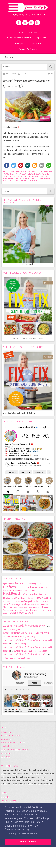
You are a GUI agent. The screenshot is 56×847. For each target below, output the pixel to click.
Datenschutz (7, 732)
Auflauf (10, 583)
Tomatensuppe (21, 643)
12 (52, 74)
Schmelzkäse (33, 607)
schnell (44, 607)
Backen (19, 583)
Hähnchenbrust (43, 594)
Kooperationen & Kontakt (19, 37)
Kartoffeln (9, 598)
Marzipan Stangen (11, 629)
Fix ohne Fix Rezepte (28, 49)
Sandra (23, 74)
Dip (37, 584)
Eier (41, 584)
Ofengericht (28, 601)
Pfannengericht (17, 604)
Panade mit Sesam (34, 174)
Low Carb (36, 43)
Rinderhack (43, 604)
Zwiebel (14, 612)
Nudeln (18, 601)
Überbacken (26, 612)
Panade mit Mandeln (18, 174)
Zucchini (6, 613)
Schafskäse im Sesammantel (28, 181)
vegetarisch (37, 610)
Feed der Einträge (9, 800)
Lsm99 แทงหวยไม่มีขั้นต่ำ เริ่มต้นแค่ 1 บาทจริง (25, 625)
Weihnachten (46, 610)
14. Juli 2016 (11, 74)
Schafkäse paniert (21, 178)
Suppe (6, 610)
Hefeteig (25, 594)
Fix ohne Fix (25, 587)
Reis (36, 604)
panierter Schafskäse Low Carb (27, 176)
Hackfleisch (12, 593)
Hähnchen (33, 594)
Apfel (5, 583)
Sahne (7, 607)
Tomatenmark (25, 610)
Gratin (26, 590)
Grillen (32, 590)
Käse (30, 598)
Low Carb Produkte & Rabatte (14, 749)
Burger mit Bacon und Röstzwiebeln (30, 650)
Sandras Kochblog (28, 9)
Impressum (41, 37)
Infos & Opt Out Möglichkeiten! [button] (21, 833)
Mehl (5, 601)
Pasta (5, 604)
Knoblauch (21, 598)
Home (20, 32)
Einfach (9, 587)
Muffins (10, 601)
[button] (6, 165)
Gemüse (7, 590)
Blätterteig (31, 583)
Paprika (40, 601)
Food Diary (41, 587)
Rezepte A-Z (21, 43)
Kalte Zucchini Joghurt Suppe (16, 657)
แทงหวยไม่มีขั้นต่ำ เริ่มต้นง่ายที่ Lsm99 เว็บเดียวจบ (26, 633)
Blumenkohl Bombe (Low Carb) (21, 636)
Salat (14, 607)
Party (46, 602)
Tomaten (14, 610)
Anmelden (5, 797)
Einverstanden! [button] (28, 841)
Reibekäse (30, 604)
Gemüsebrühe (17, 590)
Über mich (33, 32)
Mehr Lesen (48, 172)
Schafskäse (35, 178)
